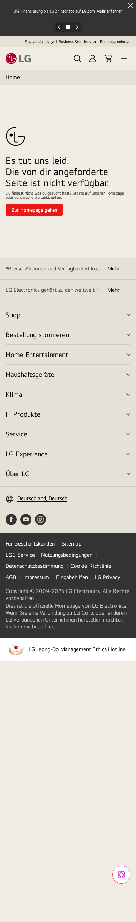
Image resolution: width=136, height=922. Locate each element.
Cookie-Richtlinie (90, 566)
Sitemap (71, 543)
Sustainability (37, 41)
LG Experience (27, 454)
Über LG (18, 474)
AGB (11, 577)
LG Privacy (107, 577)
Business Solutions (75, 41)
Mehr (113, 268)
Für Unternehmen (115, 41)
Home (13, 77)
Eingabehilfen (72, 577)
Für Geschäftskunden (30, 543)
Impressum (36, 577)
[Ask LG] (121, 874)
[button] (77, 59)
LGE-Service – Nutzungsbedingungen (49, 554)
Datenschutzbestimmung (34, 566)
